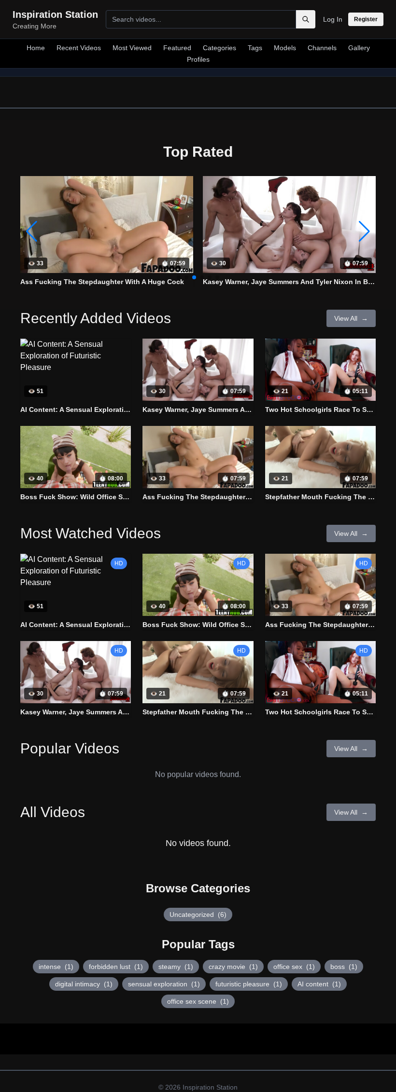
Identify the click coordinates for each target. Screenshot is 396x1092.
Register (366, 19)
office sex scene (198, 1001)
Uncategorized (198, 914)
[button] (364, 231)
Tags (255, 48)
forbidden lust (116, 966)
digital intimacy (84, 984)
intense (56, 966)
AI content (319, 984)
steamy (175, 966)
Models (285, 48)
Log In (332, 19)
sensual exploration (164, 984)
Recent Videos (79, 48)
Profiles (198, 59)
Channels (322, 48)
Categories (219, 48)
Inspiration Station (210, 1087)
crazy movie (233, 966)
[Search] (305, 19)
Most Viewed (132, 48)
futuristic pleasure (248, 984)
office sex (294, 966)
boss (343, 966)
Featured (177, 48)
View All (351, 318)
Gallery (359, 48)
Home (36, 48)
